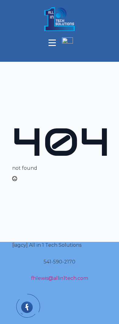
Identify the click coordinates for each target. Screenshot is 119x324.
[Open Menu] (52, 42)
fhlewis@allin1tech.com (59, 278)
